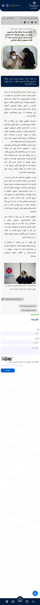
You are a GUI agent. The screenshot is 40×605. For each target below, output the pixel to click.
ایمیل (37, 338)
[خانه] (20, 599)
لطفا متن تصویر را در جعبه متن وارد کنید (24, 362)
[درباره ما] (7, 601)
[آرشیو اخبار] (33, 601)
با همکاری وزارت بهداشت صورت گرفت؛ (21, 29)
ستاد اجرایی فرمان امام (28, 306)
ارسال (8, 370)
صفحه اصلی (10, 18)
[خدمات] (13, 601)
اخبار (4, 18)
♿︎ (35, 593)
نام (38, 329)
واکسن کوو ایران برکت (28, 310)
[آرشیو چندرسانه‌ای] (27, 601)
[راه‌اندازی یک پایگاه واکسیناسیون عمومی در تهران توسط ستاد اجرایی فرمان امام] (20, 273)
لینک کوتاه (3, 299)
